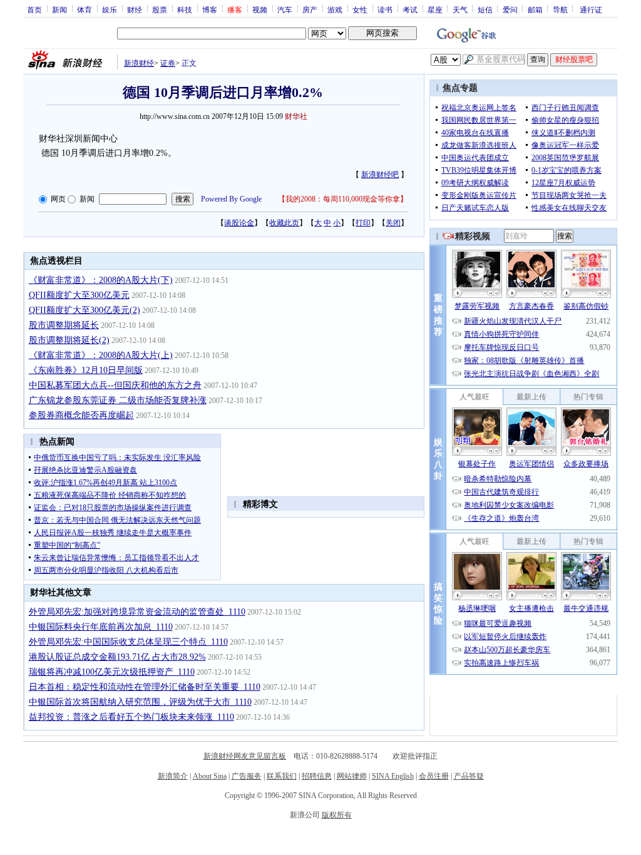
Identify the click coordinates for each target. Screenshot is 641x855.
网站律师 (352, 776)
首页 (34, 9)
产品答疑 (469, 776)
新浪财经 (139, 63)
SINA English (393, 776)
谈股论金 (239, 222)
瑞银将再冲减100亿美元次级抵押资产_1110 (112, 672)
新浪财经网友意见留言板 (244, 756)
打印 (363, 222)
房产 (309, 9)
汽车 (284, 9)
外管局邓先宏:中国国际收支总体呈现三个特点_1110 (128, 642)
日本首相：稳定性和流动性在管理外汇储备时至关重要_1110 (144, 687)
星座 (435, 9)
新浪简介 (173, 776)
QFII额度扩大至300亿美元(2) (84, 310)
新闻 (59, 9)
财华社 (296, 116)
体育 (84, 9)
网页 (58, 199)
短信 (485, 9)
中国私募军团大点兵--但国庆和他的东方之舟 (115, 385)
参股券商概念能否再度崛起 (81, 415)
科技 (184, 9)
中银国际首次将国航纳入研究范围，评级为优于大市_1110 (140, 702)
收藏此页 (284, 222)
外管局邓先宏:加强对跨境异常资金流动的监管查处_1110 (137, 612)
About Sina (210, 776)
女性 (359, 9)
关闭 (393, 222)
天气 (460, 9)
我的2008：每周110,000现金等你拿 (342, 199)
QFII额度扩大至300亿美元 (79, 295)
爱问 (510, 9)
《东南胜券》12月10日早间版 (86, 370)
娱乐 (109, 9)
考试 (410, 9)
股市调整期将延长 (64, 325)
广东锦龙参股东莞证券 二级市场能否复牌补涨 (118, 400)
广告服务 (247, 776)
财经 (134, 9)
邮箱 (535, 9)
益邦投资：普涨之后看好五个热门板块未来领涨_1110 (131, 717)
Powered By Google (231, 199)
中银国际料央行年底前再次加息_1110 (101, 627)
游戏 (334, 9)
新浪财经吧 (380, 174)
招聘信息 (317, 776)
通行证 (591, 9)
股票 (159, 9)
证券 (167, 63)
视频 (259, 9)
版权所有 (337, 815)
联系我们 (282, 776)
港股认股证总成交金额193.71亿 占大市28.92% (117, 657)
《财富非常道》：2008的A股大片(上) (101, 355)
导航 (560, 9)
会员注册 (434, 776)
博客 (209, 9)
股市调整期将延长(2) (69, 340)
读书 (384, 9)
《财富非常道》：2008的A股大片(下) (101, 280)
